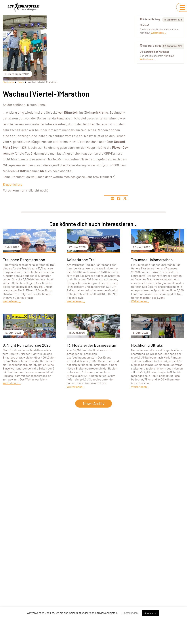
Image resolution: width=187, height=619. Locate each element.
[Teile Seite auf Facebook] (118, 198)
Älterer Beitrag (151, 19)
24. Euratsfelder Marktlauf (154, 51)
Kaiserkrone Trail (81, 259)
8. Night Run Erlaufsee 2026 (27, 345)
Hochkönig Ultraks (147, 345)
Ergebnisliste (12, 184)
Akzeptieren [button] (150, 613)
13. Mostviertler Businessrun (91, 345)
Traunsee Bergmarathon (24, 259)
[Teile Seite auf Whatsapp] (112, 198)
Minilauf (144, 25)
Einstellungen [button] (130, 612)
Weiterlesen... (158, 32)
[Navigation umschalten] (182, 7)
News (21, 82)
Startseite (8, 82)
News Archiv (93, 403)
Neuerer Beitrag (152, 45)
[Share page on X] (125, 198)
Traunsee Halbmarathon (152, 259)
